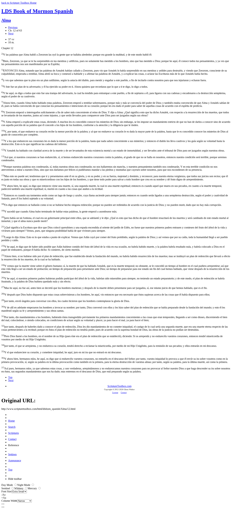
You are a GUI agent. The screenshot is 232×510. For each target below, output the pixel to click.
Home (11, 420)
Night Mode (24, 485)
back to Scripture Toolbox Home (19, 2)
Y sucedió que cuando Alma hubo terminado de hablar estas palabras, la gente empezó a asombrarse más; (59, 211)
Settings (12, 454)
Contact (124, 392)
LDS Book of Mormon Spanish (37, 11)
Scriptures (13, 433)
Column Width (9, 500)
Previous (12, 27)
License (115, 392)
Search (11, 426)
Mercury (33, 488)
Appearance (14, 460)
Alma (6, 20)
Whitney (19, 488)
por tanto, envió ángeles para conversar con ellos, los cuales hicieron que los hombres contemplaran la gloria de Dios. (65, 300)
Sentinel (6, 488)
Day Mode (7, 485)
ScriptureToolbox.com (119, 386)
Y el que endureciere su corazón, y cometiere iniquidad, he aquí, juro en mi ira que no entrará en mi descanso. (61, 352)
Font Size (6, 491)
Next (10, 33)
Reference (13, 445)
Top (10, 377)
